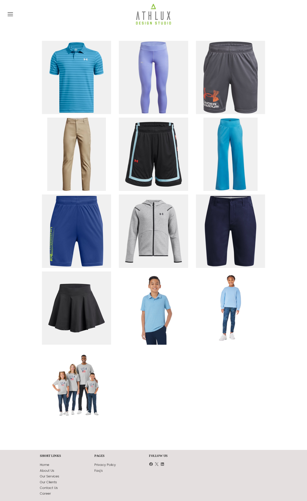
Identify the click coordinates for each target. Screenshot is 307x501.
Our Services (49, 476)
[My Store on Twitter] (157, 465)
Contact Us (49, 488)
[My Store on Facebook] (151, 465)
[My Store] (153, 14)
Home (44, 465)
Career (45, 493)
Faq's (98, 470)
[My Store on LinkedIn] (162, 465)
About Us (47, 470)
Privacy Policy (105, 465)
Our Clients (48, 482)
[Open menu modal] (10, 14)
